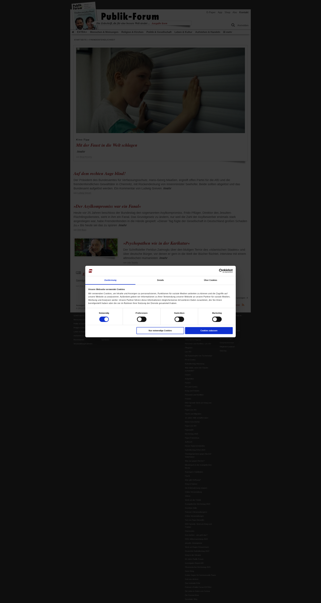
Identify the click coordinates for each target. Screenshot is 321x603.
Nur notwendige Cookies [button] (160, 330)
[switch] (141, 319)
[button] (104, 313)
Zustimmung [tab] (110, 280)
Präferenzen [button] (141, 313)
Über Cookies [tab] (210, 280)
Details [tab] (160, 280)
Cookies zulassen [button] (208, 330)
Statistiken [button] (179, 313)
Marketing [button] (217, 313)
